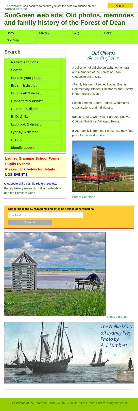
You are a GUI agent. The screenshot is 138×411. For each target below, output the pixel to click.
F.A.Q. (76, 33)
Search (16, 70)
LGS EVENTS (16, 174)
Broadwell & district (26, 93)
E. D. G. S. (19, 117)
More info (21, 8)
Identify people (23, 148)
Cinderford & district (27, 101)
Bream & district (24, 85)
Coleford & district (25, 109)
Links (107, 33)
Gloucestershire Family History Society (30, 183)
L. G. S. (17, 140)
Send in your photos (27, 78)
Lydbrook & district (26, 124)
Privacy (44, 33)
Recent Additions (24, 62)
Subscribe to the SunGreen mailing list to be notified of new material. (51, 208)
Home (11, 33)
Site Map (13, 40)
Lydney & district (24, 132)
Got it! (120, 5)
